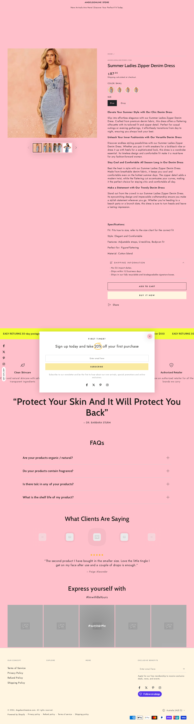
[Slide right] (76, 147)
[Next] (158, 537)
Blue (113, 104)
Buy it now (147, 295)
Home (110, 54)
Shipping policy (82, 714)
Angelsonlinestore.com (120, 60)
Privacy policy (34, 714)
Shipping (111, 77)
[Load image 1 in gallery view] (37, 147)
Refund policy (49, 714)
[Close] (149, 336)
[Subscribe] (184, 669)
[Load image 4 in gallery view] (67, 147)
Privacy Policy (15, 673)
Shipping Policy (16, 682)
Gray (124, 104)
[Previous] (36, 537)
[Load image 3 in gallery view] (57, 147)
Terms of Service (17, 668)
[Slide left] (28, 147)
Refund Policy (15, 677)
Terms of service (65, 714)
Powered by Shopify (16, 714)
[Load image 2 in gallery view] (47, 147)
